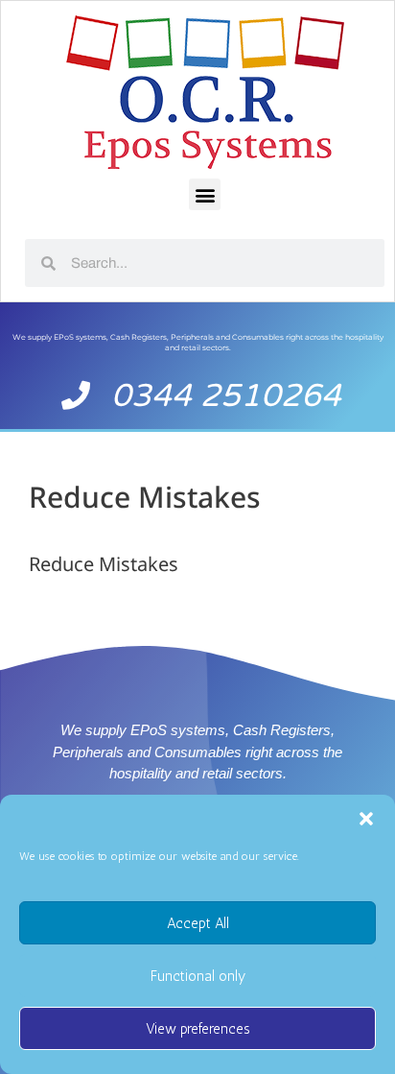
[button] (366, 818)
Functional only (198, 976)
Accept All (198, 923)
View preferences (198, 1029)
